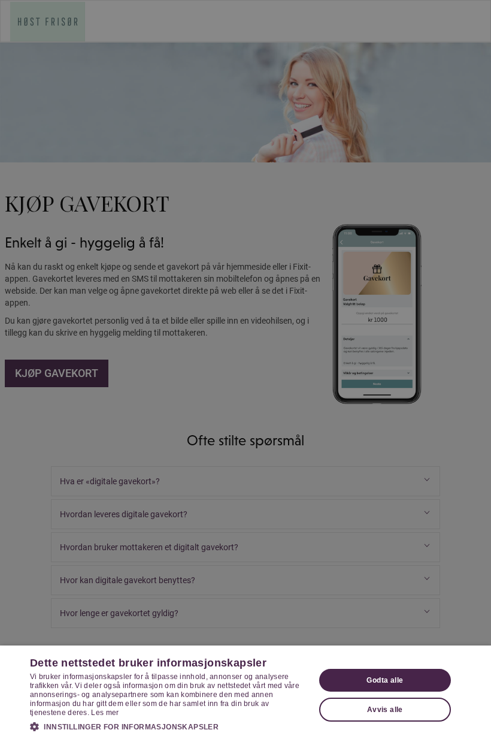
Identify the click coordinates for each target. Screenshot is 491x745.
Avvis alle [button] (385, 709)
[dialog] (245, 695)
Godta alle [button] (384, 680)
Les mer (105, 712)
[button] (168, 726)
